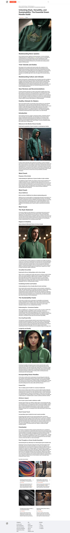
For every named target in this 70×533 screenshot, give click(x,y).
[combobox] (33, 2)
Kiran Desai (21, 17)
